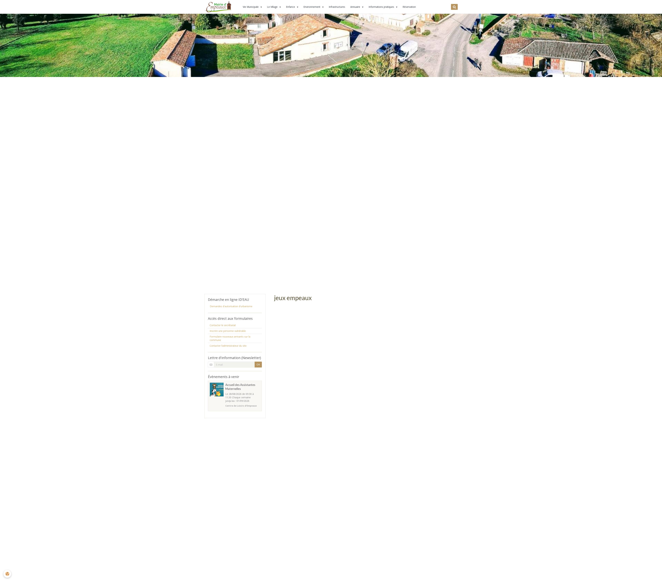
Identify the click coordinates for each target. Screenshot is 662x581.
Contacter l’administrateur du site (228, 345)
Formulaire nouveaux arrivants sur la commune (230, 338)
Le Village (272, 6)
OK (258, 364)
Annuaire (355, 6)
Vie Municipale (251, 6)
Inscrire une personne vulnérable (228, 331)
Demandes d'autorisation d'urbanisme (231, 306)
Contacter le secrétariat (223, 325)
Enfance (291, 6)
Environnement (312, 6)
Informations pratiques (382, 6)
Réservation (409, 6)
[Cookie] (7, 574)
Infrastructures (337, 6)
